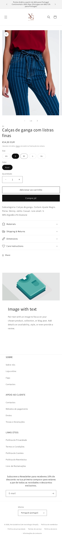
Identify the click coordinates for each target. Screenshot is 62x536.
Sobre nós (10, 364)
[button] (6, 17)
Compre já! (31, 198)
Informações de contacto (32, 533)
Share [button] (7, 255)
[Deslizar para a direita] (37, 121)
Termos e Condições (15, 446)
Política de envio (50, 529)
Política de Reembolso (16, 459)
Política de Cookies (15, 453)
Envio (18, 146)
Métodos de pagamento (17, 409)
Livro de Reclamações (16, 466)
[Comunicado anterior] (7, 4)
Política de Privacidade (16, 440)
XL (43, 157)
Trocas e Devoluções (15, 422)
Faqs (8, 378)
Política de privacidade (16, 529)
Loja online (11, 371)
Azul (7, 167)
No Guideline (15, 524)
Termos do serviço (35, 529)
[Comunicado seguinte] (55, 4)
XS (8, 157)
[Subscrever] (53, 493)
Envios (9, 415)
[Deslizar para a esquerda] (24, 121)
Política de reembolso (49, 524)
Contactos (10, 384)
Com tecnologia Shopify (29, 524)
